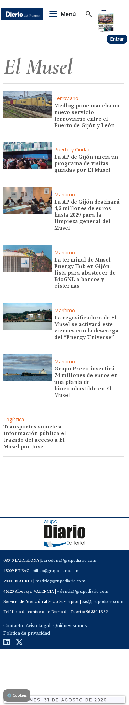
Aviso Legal (38, 626)
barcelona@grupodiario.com (68, 560)
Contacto (13, 626)
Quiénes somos (70, 626)
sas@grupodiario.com (102, 601)
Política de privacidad (26, 633)
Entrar (117, 39)
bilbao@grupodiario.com (56, 570)
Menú (68, 14)
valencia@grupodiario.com (82, 591)
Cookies (17, 695)
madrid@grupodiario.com (60, 581)
